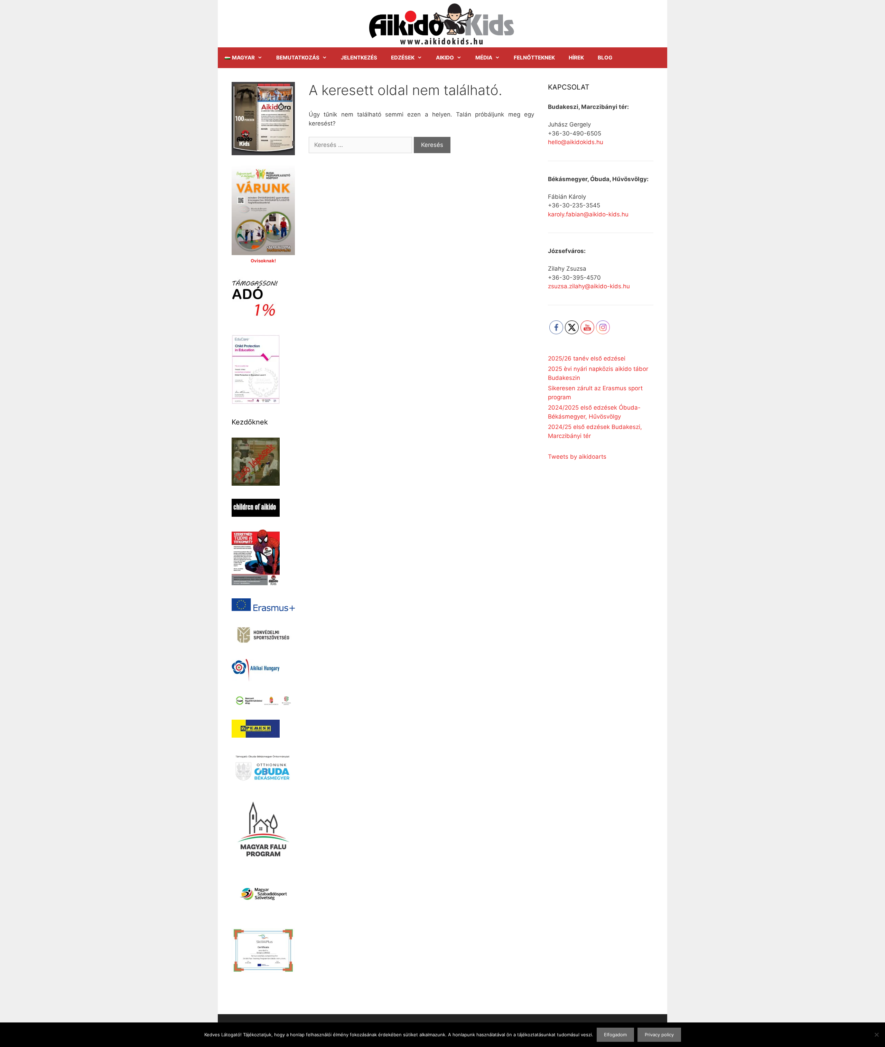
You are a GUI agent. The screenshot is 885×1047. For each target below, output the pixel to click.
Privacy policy (659, 1034)
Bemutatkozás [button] (297, 57)
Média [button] (483, 57)
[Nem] (876, 1034)
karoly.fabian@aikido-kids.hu (588, 214)
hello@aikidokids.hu (575, 142)
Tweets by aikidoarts (577, 456)
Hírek (576, 57)
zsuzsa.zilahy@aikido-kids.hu (589, 286)
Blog (605, 57)
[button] (243, 57)
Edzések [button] (402, 57)
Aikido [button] (445, 57)
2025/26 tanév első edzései (586, 358)
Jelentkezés (359, 57)
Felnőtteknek (534, 57)
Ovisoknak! (263, 260)
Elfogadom (615, 1034)
